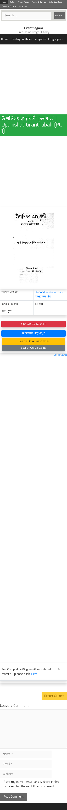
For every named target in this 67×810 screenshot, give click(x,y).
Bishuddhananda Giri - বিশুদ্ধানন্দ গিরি (49, 294)
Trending (15, 39)
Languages (54, 39)
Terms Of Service (39, 2)
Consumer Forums (9, 6)
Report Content (54, 696)
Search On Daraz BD (33, 348)
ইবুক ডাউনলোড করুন (33, 324)
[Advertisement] (33, 79)
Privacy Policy (23, 2)
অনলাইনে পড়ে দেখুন (33, 333)
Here (34, 674)
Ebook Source (60, 355)
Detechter (23, 6)
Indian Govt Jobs (55, 2)
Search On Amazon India (33, 341)
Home (4, 2)
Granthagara (33, 28)
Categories (40, 39)
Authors (27, 39)
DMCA (12, 2)
